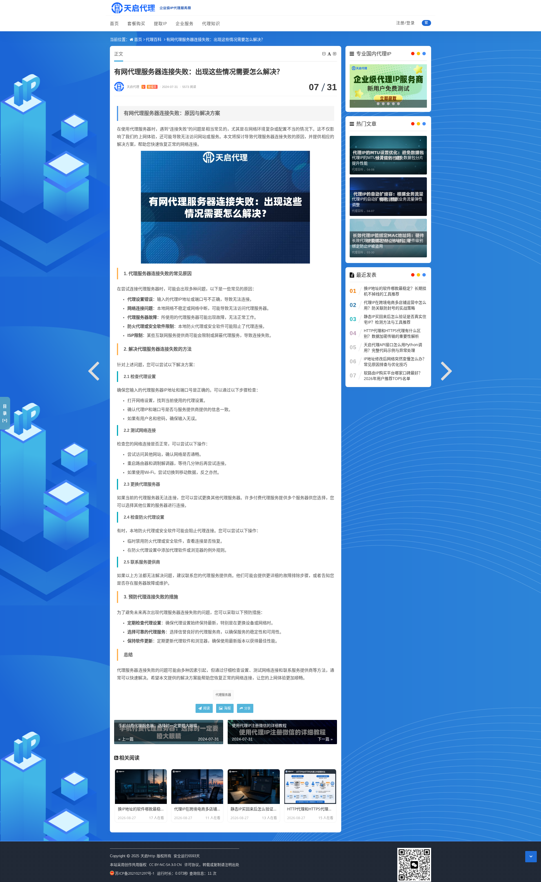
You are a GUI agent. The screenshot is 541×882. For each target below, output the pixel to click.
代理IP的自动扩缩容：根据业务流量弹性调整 (387, 201)
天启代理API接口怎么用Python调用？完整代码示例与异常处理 (393, 347)
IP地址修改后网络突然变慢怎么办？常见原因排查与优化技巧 (395, 361)
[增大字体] (335, 53)
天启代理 (141, 87)
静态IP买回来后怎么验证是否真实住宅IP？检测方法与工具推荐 (395, 319)
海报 (227, 708)
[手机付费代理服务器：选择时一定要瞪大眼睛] (93, 370)
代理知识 (211, 23)
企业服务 (185, 23)
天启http (148, 855)
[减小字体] (324, 53)
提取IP (160, 23)
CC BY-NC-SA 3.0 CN (165, 864)
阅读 (206, 708)
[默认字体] (329, 53)
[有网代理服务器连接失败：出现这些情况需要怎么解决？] (225, 206)
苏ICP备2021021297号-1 (134, 873)
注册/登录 (405, 22)
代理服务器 (223, 695)
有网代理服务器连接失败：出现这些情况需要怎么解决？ (215, 39)
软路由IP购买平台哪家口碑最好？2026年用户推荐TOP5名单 (393, 375)
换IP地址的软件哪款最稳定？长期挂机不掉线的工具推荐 (395, 291)
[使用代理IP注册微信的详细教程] (447, 370)
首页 (114, 23)
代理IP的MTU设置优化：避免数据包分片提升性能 (387, 160)
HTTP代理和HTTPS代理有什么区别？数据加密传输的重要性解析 (392, 333)
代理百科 (153, 39)
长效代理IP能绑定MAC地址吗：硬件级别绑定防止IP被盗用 (387, 243)
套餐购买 (136, 23)
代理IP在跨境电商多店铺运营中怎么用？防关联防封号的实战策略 (395, 305)
